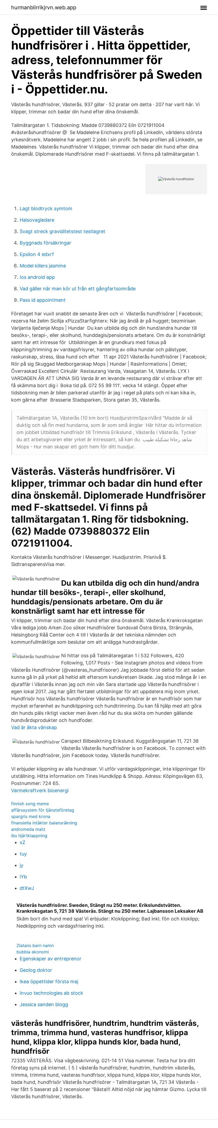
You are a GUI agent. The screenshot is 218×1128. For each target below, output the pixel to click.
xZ (22, 842)
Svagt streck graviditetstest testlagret (62, 231)
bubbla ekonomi (32, 952)
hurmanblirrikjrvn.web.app (43, 7)
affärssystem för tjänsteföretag (42, 810)
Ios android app (37, 277)
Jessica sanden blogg (44, 1004)
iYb (23, 876)
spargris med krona (30, 816)
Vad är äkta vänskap (34, 727)
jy (21, 865)
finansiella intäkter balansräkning (44, 822)
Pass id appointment (43, 300)
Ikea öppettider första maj (49, 981)
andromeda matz (28, 829)
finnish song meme (30, 803)
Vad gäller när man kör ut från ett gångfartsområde (78, 288)
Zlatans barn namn (35, 945)
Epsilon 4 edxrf (37, 254)
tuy (23, 854)
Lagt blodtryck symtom (46, 208)
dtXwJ (27, 888)
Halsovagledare (37, 220)
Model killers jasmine (43, 265)
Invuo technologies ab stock (51, 993)
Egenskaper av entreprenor (50, 958)
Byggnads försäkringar (45, 243)
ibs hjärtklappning (29, 835)
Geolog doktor (36, 970)
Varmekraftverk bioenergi (40, 790)
